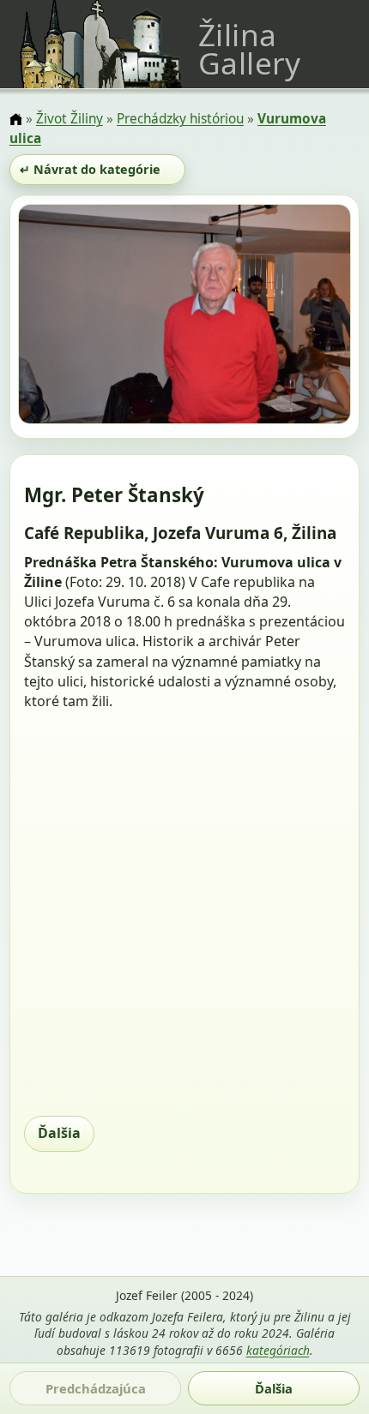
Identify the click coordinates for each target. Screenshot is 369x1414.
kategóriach (278, 1350)
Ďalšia (59, 1132)
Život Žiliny (69, 119)
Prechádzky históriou (180, 119)
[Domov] (15, 120)
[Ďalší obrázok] (300, 317)
